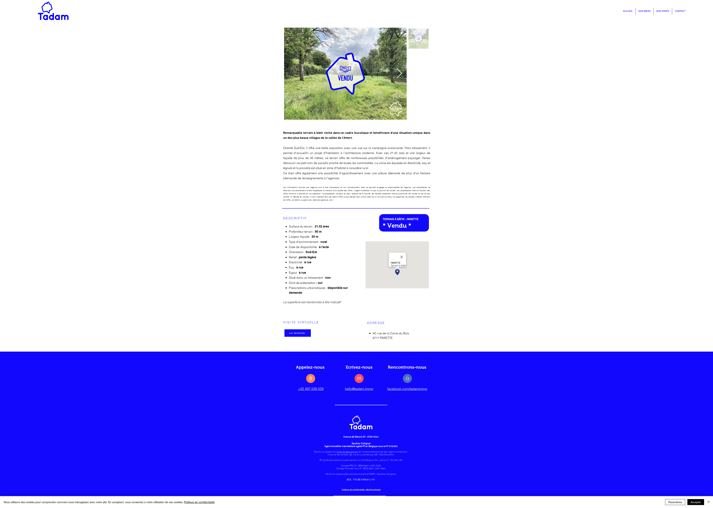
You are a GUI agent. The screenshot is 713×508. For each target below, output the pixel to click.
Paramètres (675, 502)
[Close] (708, 502)
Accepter (696, 502)
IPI (350, 454)
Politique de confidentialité (199, 502)
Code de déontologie (347, 451)
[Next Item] (399, 73)
